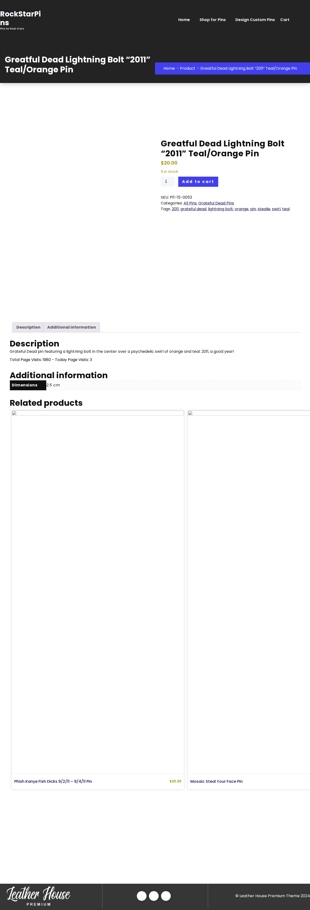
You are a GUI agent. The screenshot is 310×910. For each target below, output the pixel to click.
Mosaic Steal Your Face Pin (216, 781)
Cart (284, 20)
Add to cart (198, 181)
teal (286, 209)
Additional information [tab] (71, 327)
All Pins (190, 203)
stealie (264, 209)
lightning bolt (220, 209)
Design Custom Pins (255, 20)
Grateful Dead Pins (216, 203)
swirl (276, 209)
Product (187, 68)
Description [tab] (28, 327)
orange (241, 209)
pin (253, 209)
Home (184, 20)
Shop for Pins (213, 20)
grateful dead (193, 209)
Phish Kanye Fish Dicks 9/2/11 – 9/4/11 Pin (53, 781)
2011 (175, 209)
